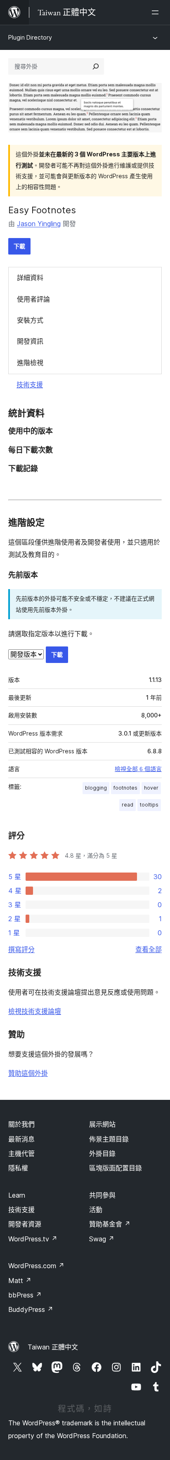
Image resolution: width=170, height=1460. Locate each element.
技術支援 (30, 384)
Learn (16, 1195)
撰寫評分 (21, 949)
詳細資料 (30, 278)
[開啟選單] (157, 12)
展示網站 (102, 1124)
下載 (19, 246)
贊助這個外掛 (28, 1073)
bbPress (25, 1295)
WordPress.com (36, 1266)
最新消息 (21, 1139)
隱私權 (18, 1168)
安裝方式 (30, 320)
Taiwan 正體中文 (53, 1347)
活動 (95, 1209)
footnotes (125, 788)
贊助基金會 (109, 1224)
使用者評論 (33, 299)
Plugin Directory (30, 37)
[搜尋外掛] (95, 66)
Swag (101, 1239)
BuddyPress (30, 1309)
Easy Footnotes (42, 210)
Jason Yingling (39, 223)
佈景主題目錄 (109, 1139)
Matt (19, 1280)
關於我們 (21, 1124)
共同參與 (102, 1195)
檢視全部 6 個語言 (138, 769)
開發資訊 (30, 341)
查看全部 (148, 949)
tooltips (149, 805)
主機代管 (21, 1153)
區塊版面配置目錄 (115, 1168)
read (127, 805)
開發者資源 (24, 1224)
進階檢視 (30, 363)
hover (151, 788)
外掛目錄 (102, 1153)
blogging (96, 788)
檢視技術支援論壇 (34, 1011)
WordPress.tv (32, 1239)
